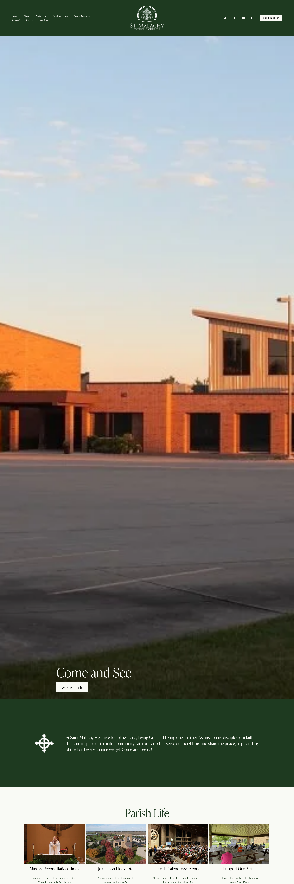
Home (15, 16)
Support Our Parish (239, 868)
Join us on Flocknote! (116, 868)
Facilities (43, 19)
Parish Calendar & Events (177, 868)
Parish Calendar (60, 16)
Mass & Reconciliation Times (54, 868)
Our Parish (72, 687)
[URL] (252, 18)
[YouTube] (243, 18)
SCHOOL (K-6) (271, 18)
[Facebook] (234, 18)
